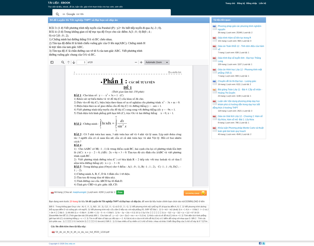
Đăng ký (241, 3)
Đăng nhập (251, 3)
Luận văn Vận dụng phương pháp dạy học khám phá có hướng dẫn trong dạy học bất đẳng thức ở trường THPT (236, 104)
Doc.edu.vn (70, 244)
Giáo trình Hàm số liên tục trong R (234, 38)
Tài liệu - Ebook (59, 2)
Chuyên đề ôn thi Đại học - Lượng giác (237, 81)
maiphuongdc (79, 192)
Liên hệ (262, 3)
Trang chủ (230, 3)
